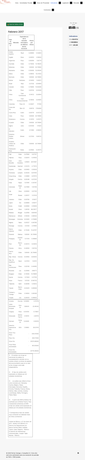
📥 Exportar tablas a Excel (15, 24)
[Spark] (6, 2)
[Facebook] (78, 453)
